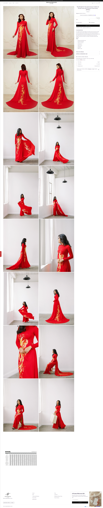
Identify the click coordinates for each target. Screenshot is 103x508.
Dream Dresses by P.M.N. (8, 506)
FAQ (33, 494)
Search (33, 493)
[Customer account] (97, 3)
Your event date (79, 22)
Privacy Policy (34, 497)
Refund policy (34, 499)
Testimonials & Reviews (35, 496)
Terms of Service (56, 497)
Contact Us (55, 494)
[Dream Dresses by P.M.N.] (51, 3)
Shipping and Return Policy (58, 496)
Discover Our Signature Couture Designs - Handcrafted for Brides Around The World (51, 0)
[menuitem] (5, 2)
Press (55, 493)
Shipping (77, 13)
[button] (95, 2)
